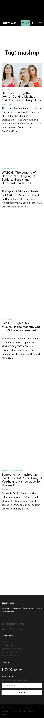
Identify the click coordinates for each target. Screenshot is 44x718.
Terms (33, 708)
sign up (21, 692)
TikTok (30, 711)
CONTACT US (8, 646)
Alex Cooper (8, 104)
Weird (21, 471)
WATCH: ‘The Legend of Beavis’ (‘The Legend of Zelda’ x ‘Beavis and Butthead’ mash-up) (19, 178)
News (4, 89)
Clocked (5, 169)
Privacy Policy (24, 708)
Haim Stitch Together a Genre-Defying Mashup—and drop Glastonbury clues (21, 96)
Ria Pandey (8, 335)
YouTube (14, 711)
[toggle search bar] (33, 23)
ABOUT (5, 642)
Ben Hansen (8, 489)
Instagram (22, 711)
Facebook (5, 711)
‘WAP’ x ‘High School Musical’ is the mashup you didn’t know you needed (21, 326)
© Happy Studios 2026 (9, 708)
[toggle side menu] (40, 23)
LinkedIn (4, 714)
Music (4, 320)
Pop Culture (12, 471)
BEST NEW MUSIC (10, 652)
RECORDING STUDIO (11, 649)
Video (9, 89)
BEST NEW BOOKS (10, 656)
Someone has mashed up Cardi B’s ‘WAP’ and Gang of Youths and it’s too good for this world (22, 480)
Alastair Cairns (9, 187)
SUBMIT (25, 23)
